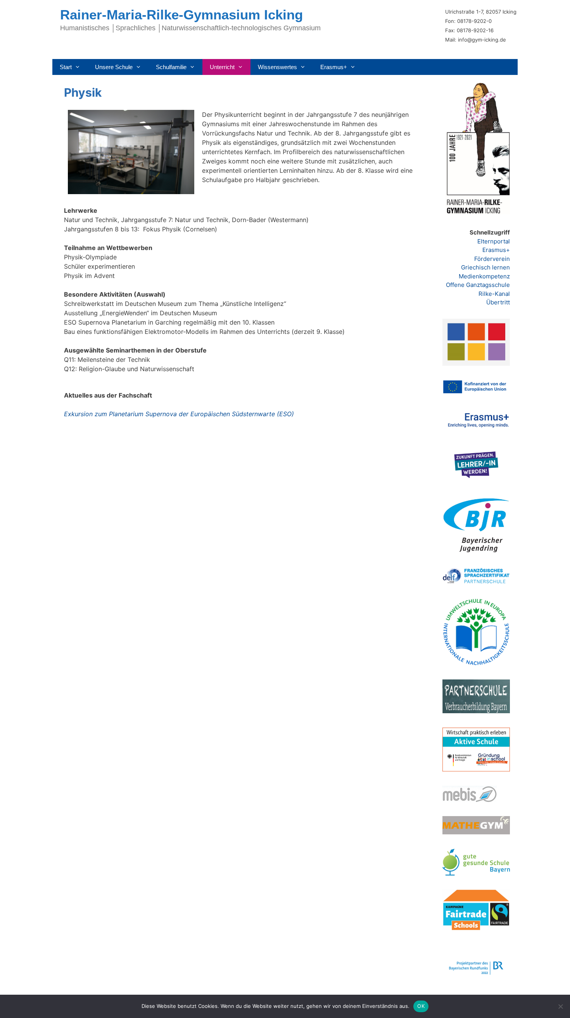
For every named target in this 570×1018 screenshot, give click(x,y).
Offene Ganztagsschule (478, 284)
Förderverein (492, 258)
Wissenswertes (277, 67)
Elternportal (493, 241)
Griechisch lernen (485, 267)
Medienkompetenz (484, 276)
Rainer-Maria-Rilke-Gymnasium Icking (181, 14)
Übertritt (498, 302)
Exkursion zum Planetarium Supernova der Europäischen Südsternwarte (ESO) (179, 414)
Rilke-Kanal (494, 293)
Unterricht (222, 67)
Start (66, 67)
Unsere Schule (114, 67)
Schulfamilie (171, 67)
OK (421, 1006)
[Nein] (560, 1006)
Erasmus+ (333, 67)
